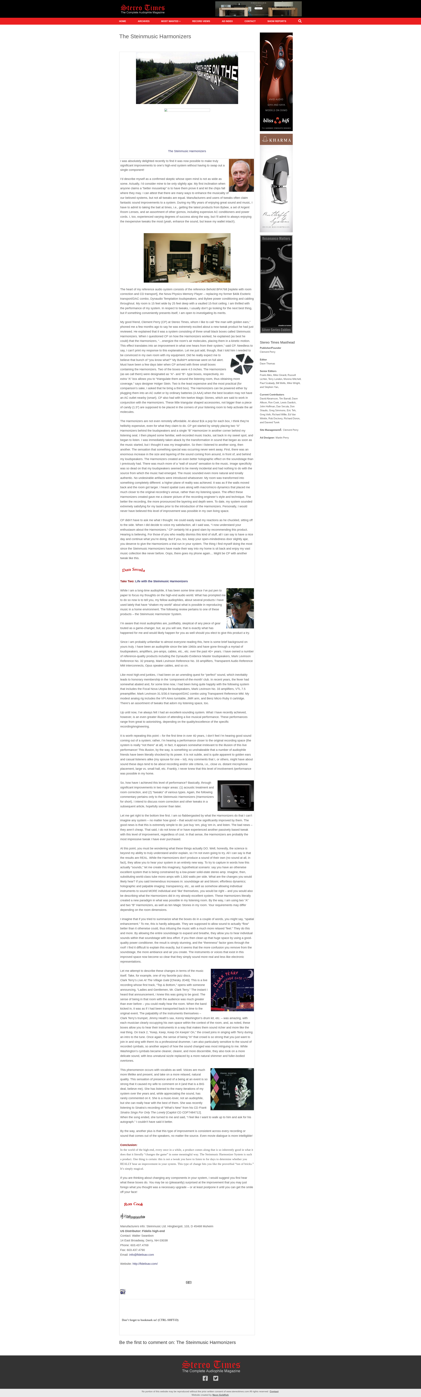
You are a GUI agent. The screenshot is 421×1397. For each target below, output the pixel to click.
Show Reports (276, 21)
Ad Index (227, 21)
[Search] (300, 21)
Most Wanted (169, 21)
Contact (250, 21)
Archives (143, 21)
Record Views (201, 21)
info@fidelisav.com (141, 1254)
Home (122, 21)
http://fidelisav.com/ (145, 1263)
